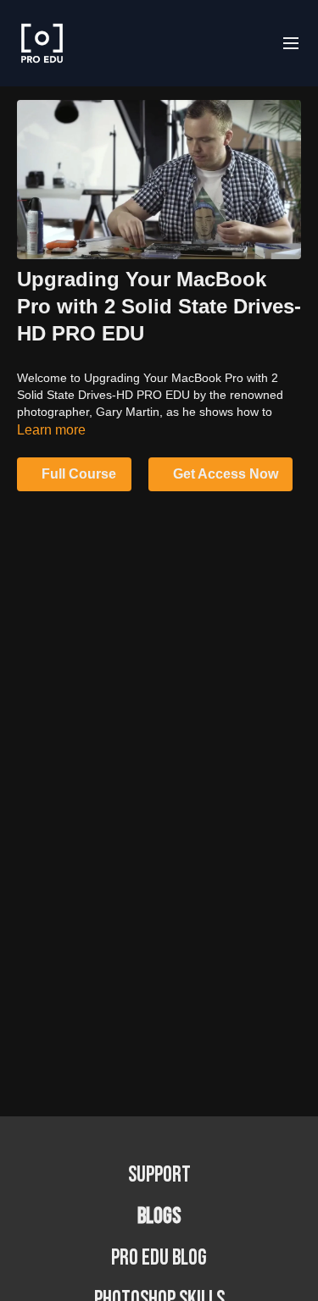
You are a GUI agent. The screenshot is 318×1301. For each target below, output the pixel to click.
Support (159, 1175)
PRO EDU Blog (159, 1258)
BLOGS (159, 1217)
